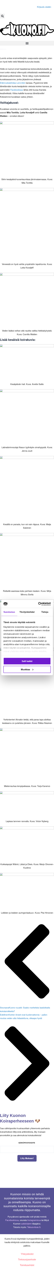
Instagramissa (34, 1220)
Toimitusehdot (27, 1265)
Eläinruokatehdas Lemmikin (12, 82)
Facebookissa (16, 89)
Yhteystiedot (27, 1254)
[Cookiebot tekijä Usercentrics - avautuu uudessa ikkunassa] (38, 604)
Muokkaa (25, 669)
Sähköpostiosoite (26, 1143)
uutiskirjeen (26, 1224)
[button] (2, 16)
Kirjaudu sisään (44, 6)
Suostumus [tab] (9, 612)
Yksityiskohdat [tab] (26, 612)
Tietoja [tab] (44, 612)
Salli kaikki (27, 661)
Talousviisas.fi (33, 1227)
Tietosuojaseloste (27, 1259)
